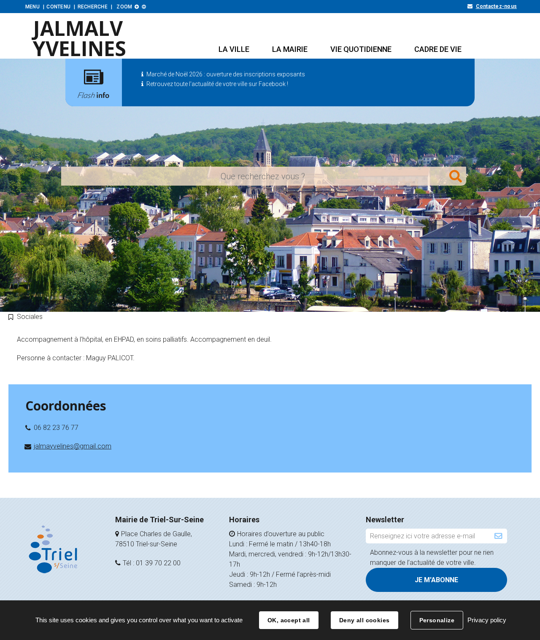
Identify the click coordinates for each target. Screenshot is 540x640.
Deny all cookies (364, 620)
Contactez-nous (496, 6)
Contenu (58, 7)
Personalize (437, 620)
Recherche (93, 7)
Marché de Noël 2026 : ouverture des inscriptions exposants (225, 74)
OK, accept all (288, 620)
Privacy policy (486, 620)
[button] (233, 49)
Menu (32, 7)
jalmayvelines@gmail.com (72, 446)
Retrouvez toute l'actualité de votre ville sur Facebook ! (217, 84)
